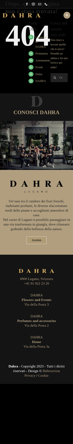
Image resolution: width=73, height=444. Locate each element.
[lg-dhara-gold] (22, 14)
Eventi (39, 67)
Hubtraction (51, 371)
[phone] (46, 4)
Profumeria (41, 53)
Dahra (38, 74)
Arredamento (42, 60)
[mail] (39, 4)
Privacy (29, 375)
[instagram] (33, 4)
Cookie (43, 375)
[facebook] (27, 4)
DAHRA (40, 80)
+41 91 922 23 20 (36, 283)
